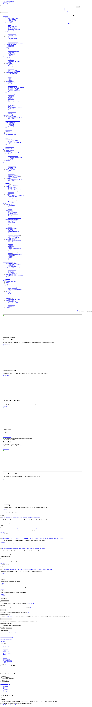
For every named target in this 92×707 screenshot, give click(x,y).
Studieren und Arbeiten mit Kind (14, 142)
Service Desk (10, 83)
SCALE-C (8, 132)
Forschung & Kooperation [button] (8, 115)
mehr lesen (5, 406)
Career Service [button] (8, 151)
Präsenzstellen (11, 52)
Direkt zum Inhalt (6, 2)
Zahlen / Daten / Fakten (12, 26)
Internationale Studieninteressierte (14, 71)
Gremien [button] (7, 36)
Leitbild (9, 23)
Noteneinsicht (10, 97)
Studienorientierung (9, 204)
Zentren (7, 194)
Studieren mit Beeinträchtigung (14, 90)
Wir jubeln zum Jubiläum (13, 42)
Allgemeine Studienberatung (13, 84)
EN (67, 12)
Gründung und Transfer (12, 49)
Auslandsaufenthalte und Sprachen (15, 107)
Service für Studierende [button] (10, 103)
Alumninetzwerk (9, 148)
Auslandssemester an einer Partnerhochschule (9, 632)
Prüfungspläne (11, 95)
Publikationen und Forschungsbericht (13, 121)
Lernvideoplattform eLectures (6, 623)
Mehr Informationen (7, 437)
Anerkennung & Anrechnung (14, 88)
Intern (65, 13)
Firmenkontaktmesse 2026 (13, 156)
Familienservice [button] (9, 139)
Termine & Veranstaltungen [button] (11, 44)
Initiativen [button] (7, 144)
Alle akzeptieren (4, 703)
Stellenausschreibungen (10, 150)
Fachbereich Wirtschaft (12, 35)
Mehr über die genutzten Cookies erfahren (9, 704)
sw (64, 9)
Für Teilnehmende (11, 158)
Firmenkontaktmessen (10, 300)
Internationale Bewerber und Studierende (16, 87)
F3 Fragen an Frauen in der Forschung (15, 129)
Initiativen (7, 291)
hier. (31, 607)
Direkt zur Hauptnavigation (8, 1)
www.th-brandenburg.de (5, 684)
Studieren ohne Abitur (12, 70)
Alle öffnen (3, 627)
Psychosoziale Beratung (12, 91)
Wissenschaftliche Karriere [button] (11, 127)
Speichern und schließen (26, 703)
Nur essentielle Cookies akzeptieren (14, 703)
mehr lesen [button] (3, 521)
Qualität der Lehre (11, 54)
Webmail (5, 654)
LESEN (2, 583)
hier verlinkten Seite (8, 616)
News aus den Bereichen (13, 18)
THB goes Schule (11, 58)
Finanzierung (10, 109)
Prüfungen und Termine (10, 239)
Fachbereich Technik (12, 34)
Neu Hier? (3, 605)
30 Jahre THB (8, 186)
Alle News (3, 595)
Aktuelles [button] (7, 17)
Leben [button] (4, 133)
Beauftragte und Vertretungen (14, 29)
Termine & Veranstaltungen (11, 190)
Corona (9, 143)
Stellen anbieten (11, 125)
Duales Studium (11, 69)
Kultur (7, 136)
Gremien (7, 183)
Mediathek (5, 655)
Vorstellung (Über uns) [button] (10, 22)
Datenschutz (5, 649)
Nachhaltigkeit (11, 21)
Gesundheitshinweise (10, 147)
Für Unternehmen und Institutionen (15, 157)
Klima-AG (10, 145)
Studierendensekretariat (12, 86)
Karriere (4, 296)
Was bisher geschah (12, 40)
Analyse (3, 699)
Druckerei (10, 113)
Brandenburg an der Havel (11, 134)
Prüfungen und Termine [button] (10, 92)
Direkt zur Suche (6, 3)
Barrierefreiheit (6, 651)
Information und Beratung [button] (11, 81)
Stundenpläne (10, 98)
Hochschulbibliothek (12, 53)
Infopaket (10, 62)
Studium (4, 203)
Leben (4, 280)
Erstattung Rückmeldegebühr (6, 639)
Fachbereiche (8, 178)
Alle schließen (8, 627)
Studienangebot (31, 603)
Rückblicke (10, 159)
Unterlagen (10, 77)
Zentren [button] (7, 47)
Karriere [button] (4, 149)
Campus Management (7, 661)
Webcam (4, 650)
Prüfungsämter (11, 96)
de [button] (64, 10)
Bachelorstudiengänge (12, 65)
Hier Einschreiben (6, 344)
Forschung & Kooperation (8, 262)
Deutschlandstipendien (12, 126)
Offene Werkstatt (9, 130)
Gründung (10, 110)
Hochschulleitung (11, 27)
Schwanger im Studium (12, 141)
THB (2, 13)
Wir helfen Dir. (6, 449)
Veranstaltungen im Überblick (14, 61)
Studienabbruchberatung (13, 89)
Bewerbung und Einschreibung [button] (12, 72)
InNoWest (8, 131)
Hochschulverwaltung (12, 28)
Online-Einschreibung (12, 73)
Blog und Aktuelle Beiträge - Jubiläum (15, 43)
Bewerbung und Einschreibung (12, 219)
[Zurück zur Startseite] (6, 5)
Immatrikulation (11, 74)
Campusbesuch (11, 60)
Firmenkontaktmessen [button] (10, 153)
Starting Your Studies (12, 105)
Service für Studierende (10, 249)
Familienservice (9, 285)
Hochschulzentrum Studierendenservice (16, 48)
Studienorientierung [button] (9, 57)
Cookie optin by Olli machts (6, 705)
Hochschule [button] (5, 16)
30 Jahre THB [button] (8, 39)
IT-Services (10, 114)
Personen (5, 658)
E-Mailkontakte (4, 682)
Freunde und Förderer (12, 30)
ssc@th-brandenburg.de (23, 445)
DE (67, 11)
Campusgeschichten (12, 20)
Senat (9, 37)
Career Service (11, 108)
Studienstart (10, 104)
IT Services (10, 55)
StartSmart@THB (11, 82)
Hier (1, 621)
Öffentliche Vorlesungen (5, 614)
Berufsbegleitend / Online (13, 68)
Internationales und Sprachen (13, 51)
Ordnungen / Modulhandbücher (14, 101)
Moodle (4, 656)
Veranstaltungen (11, 45)
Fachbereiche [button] (8, 31)
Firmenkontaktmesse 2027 (13, 154)
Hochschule (5, 162)
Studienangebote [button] (9, 63)
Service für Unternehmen (10, 268)
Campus (9, 25)
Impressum (5, 648)
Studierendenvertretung (12, 38)
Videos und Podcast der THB (6, 618)
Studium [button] (4, 56)
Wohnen (7, 135)
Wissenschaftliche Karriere (11, 274)
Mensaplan (3, 641)
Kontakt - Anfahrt (6, 646)
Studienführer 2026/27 (5, 601)
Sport (7, 138)
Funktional (4, 697)
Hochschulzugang (11, 75)
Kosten (9, 78)
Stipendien (10, 106)
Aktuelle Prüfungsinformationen (14, 93)
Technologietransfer (12, 123)
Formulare (10, 80)
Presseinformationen (12, 19)
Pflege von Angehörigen (13, 140)
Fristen (9, 79)
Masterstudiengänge (12, 66)
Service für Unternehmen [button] (10, 122)
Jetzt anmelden (6, 375)
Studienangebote (9, 210)
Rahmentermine (11, 46)
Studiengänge (10, 64)
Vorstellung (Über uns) (10, 169)
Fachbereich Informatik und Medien (15, 33)
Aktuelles (7, 163)
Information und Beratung (11, 228)
